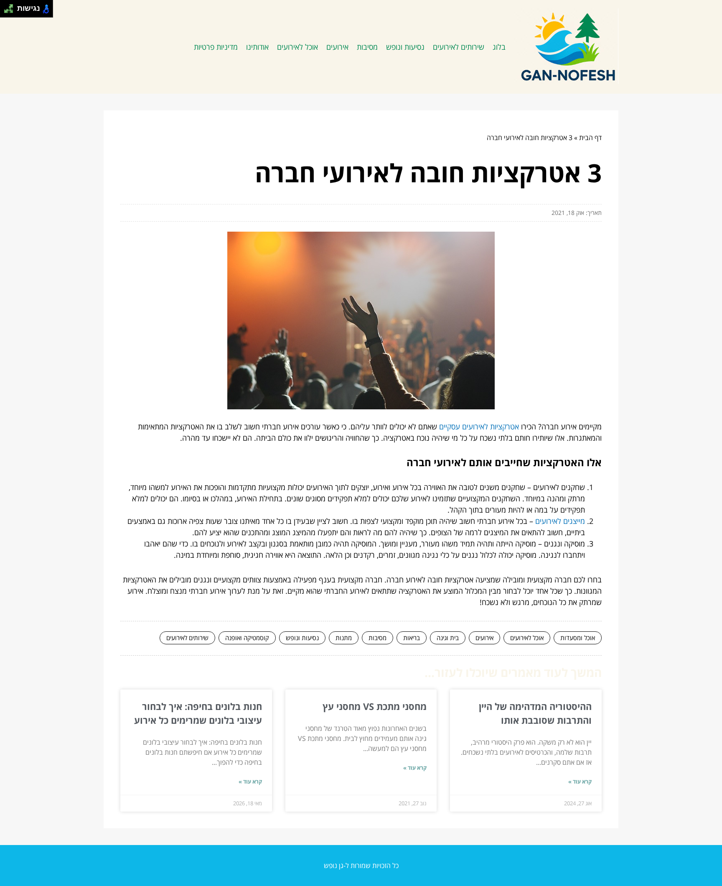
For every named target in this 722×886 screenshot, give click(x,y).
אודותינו (257, 47)
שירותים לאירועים (458, 47)
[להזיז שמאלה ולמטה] (6, 11)
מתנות (344, 637)
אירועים (337, 47)
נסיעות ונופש (405, 47)
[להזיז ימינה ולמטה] (11, 11)
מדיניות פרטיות (216, 47)
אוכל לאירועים (297, 47)
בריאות (411, 637)
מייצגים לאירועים (560, 521)
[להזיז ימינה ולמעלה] (11, 6)
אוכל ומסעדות (577, 637)
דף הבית (590, 137)
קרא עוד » (580, 781)
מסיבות (367, 47)
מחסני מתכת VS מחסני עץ (375, 706)
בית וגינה (448, 637)
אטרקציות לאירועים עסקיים (479, 426)
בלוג (499, 47)
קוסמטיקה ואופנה (247, 637)
